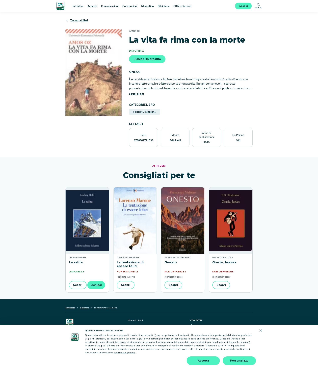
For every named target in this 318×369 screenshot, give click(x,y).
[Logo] (60, 6)
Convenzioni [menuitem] (129, 5)
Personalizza (239, 360)
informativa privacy (124, 352)
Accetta (203, 360)
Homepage (70, 307)
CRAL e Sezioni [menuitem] (182, 5)
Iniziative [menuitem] (78, 5)
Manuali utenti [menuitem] (135, 320)
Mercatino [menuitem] (147, 5)
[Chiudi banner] (261, 330)
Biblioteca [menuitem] (163, 5)
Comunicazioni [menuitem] (109, 5)
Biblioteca (84, 307)
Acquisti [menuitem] (92, 5)
